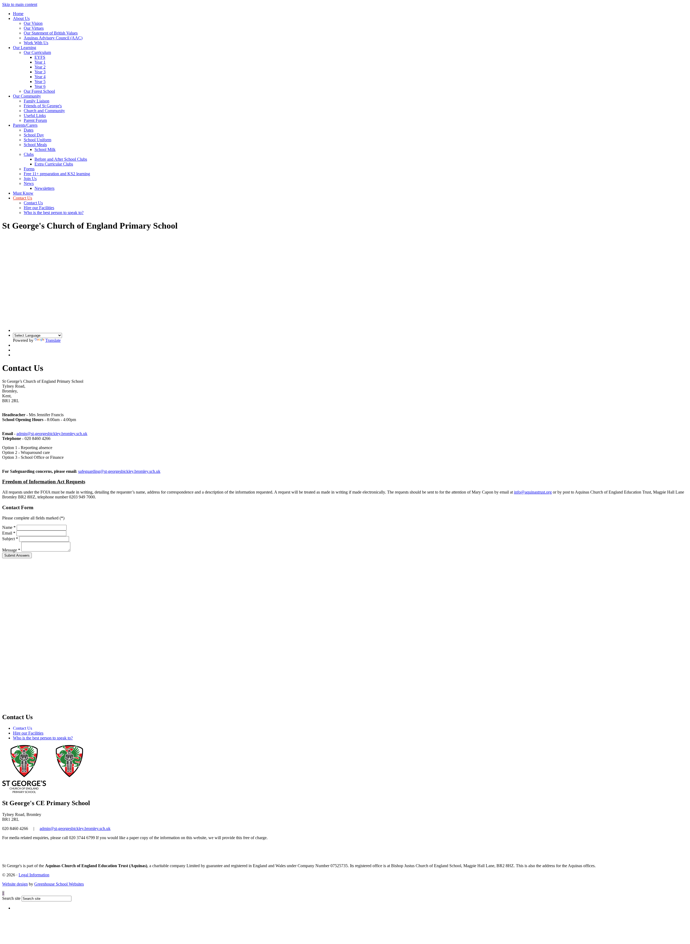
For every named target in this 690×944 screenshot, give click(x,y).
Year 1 (40, 62)
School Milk (45, 149)
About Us (21, 18)
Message (11, 550)
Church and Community (44, 110)
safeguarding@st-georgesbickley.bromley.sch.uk (119, 471)
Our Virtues (34, 28)
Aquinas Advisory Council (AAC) (53, 38)
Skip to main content (19, 4)
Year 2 (40, 67)
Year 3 (40, 72)
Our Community (27, 96)
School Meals (35, 144)
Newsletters (44, 188)
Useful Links (35, 115)
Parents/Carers (25, 125)
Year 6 (40, 86)
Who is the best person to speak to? (54, 212)
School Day (34, 135)
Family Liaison (36, 101)
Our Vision (33, 23)
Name (9, 527)
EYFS (39, 57)
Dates (28, 130)
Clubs (29, 154)
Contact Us (22, 198)
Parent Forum (35, 120)
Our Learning (24, 47)
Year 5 (40, 81)
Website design (15, 884)
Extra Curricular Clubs (53, 164)
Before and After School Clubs (60, 159)
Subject (10, 538)
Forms (29, 169)
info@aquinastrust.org (533, 492)
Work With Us (36, 42)
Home (18, 13)
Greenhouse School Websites (59, 884)
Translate (53, 340)
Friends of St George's (43, 106)
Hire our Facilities (39, 207)
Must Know (23, 193)
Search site (11, 898)
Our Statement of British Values (51, 33)
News (29, 183)
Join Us (30, 178)
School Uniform (37, 139)
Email (8, 533)
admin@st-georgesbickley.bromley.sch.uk (51, 433)
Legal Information (34, 875)
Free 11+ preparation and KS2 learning (57, 173)
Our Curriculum (37, 52)
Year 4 (40, 76)
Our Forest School (39, 91)
